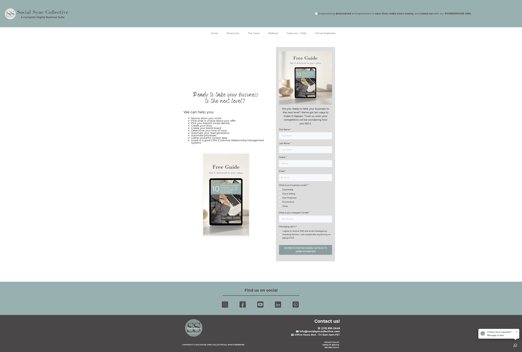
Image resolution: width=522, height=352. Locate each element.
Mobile (283, 157)
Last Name (285, 143)
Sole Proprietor (289, 198)
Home (214, 33)
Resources (233, 33)
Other (285, 206)
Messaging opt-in (288, 226)
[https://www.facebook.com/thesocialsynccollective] (243, 304)
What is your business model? (294, 185)
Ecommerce (288, 202)
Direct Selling (288, 194)
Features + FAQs (297, 33)
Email (282, 171)
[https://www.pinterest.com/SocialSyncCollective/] (296, 304)
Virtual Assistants (325, 33)
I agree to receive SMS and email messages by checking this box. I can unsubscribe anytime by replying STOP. (306, 234)
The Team (254, 33)
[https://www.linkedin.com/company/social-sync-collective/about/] (278, 304)
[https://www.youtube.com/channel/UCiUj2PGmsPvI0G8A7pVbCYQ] (261, 304)
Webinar (273, 33)
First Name (285, 129)
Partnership (287, 189)
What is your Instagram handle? (294, 212)
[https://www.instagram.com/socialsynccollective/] (225, 304)
